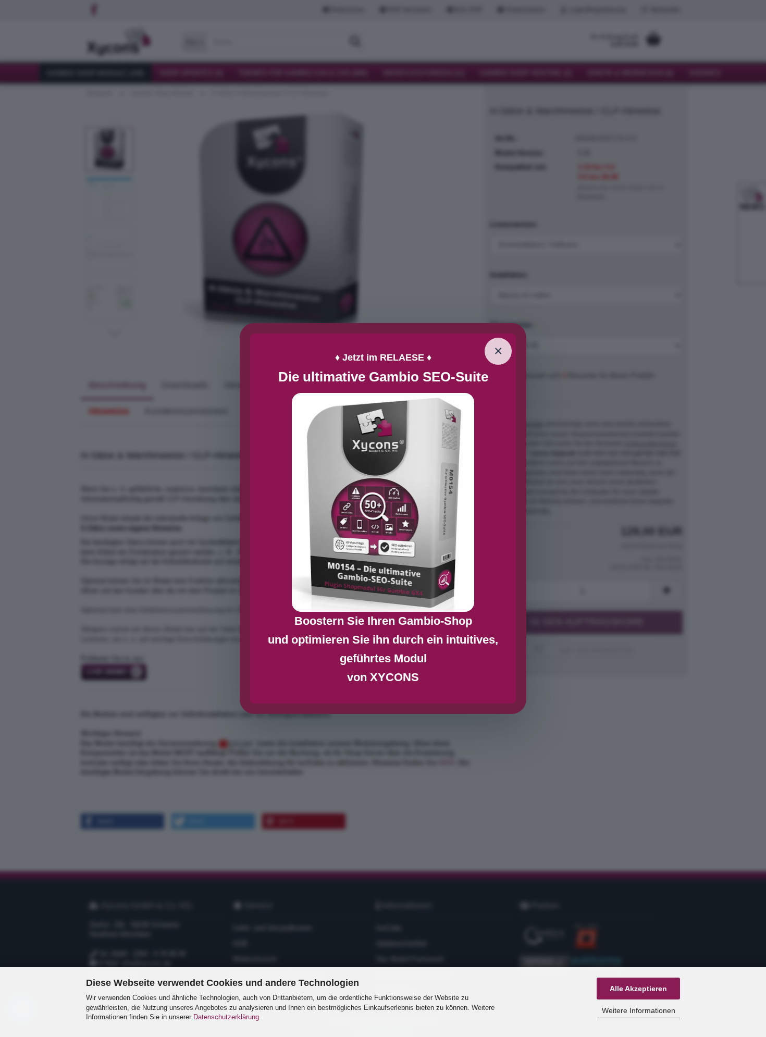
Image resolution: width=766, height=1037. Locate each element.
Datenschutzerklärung (226, 1017)
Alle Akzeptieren (638, 988)
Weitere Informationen (638, 1010)
